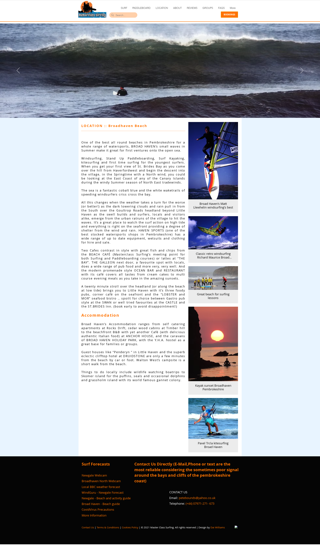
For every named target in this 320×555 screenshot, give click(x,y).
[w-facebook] (236, 527)
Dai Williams (217, 527)
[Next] (301, 71)
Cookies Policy (130, 527)
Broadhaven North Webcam (101, 481)
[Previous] (18, 71)
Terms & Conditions (108, 527)
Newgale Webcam (94, 475)
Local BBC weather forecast (101, 487)
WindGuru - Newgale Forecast (103, 492)
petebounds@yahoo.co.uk (197, 498)
